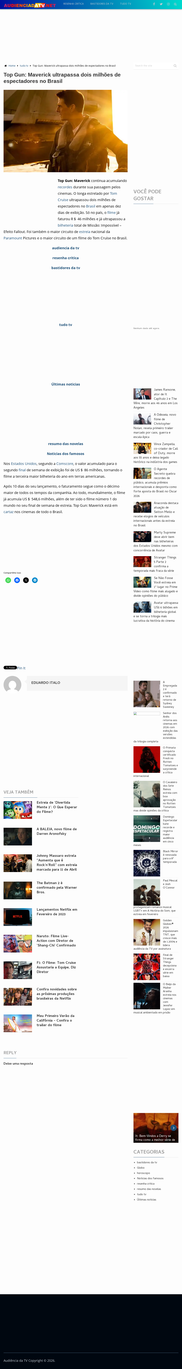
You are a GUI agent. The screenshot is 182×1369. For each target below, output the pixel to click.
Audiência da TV (16, 1360)
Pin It (21, 668)
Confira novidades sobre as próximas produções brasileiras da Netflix (57, 994)
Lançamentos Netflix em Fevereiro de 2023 (57, 912)
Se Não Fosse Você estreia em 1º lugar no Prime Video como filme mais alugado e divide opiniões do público (155, 587)
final (22, 470)
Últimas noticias (146, 1200)
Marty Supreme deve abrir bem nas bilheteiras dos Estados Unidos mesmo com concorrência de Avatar (155, 542)
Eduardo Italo (45, 683)
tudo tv (125, 4)
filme (111, 212)
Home (12, 65)
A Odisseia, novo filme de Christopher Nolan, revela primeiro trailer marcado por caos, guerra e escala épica (154, 426)
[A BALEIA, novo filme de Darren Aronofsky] (18, 836)
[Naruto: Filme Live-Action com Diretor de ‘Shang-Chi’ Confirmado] (18, 943)
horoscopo (143, 1173)
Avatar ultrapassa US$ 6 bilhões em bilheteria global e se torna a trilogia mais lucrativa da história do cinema (155, 612)
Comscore (64, 463)
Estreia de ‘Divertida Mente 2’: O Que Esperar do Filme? (57, 807)
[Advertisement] (91, 35)
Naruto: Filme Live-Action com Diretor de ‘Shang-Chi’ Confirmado (56, 941)
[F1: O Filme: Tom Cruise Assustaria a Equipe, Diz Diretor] (18, 970)
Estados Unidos (24, 463)
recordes (65, 187)
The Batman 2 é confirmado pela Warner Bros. (57, 888)
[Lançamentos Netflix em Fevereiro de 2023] (18, 917)
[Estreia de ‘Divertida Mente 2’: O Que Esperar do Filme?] (18, 810)
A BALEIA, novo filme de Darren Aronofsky (57, 832)
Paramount (13, 238)
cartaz (9, 511)
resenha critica (73, 4)
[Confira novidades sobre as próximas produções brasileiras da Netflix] (18, 997)
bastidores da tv (101, 4)
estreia (84, 231)
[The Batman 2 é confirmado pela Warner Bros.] (18, 890)
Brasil (90, 206)
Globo (140, 1168)
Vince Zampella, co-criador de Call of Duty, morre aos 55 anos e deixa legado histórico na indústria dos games (155, 453)
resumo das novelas (149, 1189)
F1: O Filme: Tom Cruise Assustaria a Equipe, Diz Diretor (56, 967)
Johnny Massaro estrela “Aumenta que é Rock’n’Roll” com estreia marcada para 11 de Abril (57, 863)
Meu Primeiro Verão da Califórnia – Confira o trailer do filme (55, 1020)
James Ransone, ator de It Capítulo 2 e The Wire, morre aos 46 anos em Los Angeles (155, 399)
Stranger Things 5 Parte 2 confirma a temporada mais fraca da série (154, 565)
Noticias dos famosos (150, 1178)
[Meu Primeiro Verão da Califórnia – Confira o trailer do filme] (18, 1023)
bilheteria (65, 225)
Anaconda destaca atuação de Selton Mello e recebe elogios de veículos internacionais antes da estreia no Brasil (155, 514)
